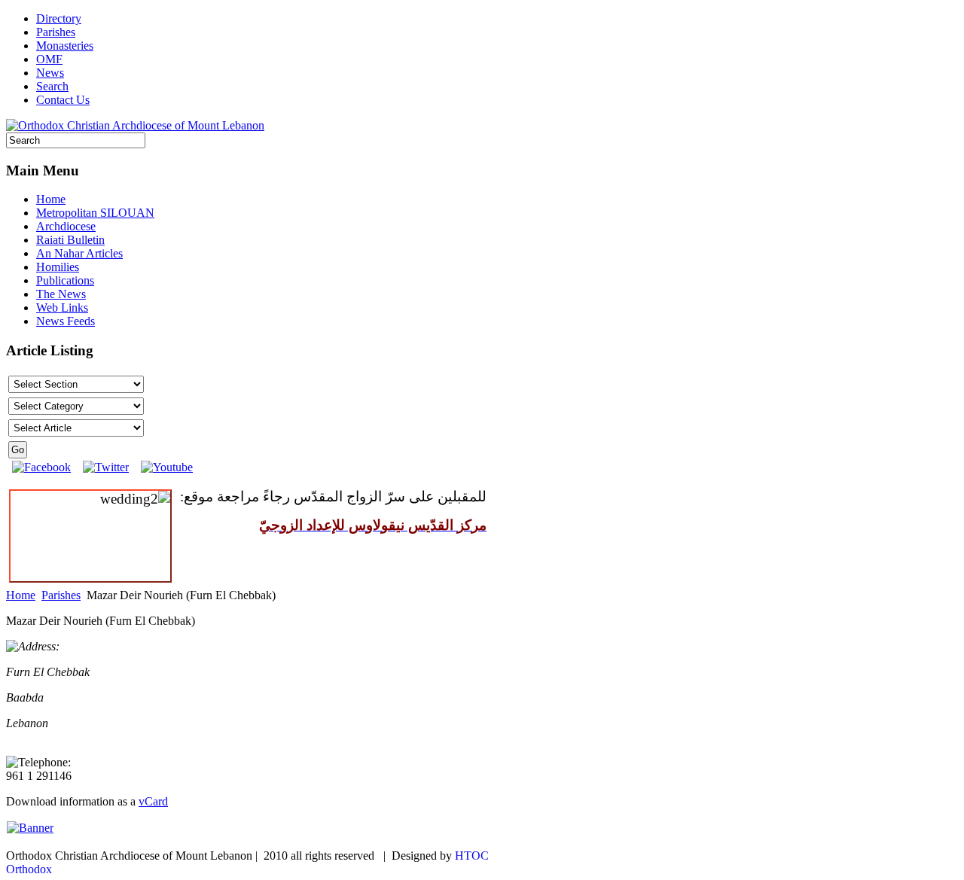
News (50, 72)
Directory (58, 18)
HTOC (472, 855)
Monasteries (64, 45)
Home (20, 595)
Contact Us (63, 99)
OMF (49, 59)
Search (52, 86)
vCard (153, 801)
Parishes (55, 32)
